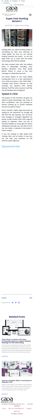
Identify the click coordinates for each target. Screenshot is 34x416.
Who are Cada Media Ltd (16, 408)
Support (29, 408)
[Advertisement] (17, 220)
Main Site (17, 411)
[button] (30, 15)
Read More (5, 356)
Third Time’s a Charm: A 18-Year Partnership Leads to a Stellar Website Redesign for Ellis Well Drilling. (16, 341)
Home (4, 408)
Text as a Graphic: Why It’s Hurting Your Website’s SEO (17, 381)
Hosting (26, 25)
